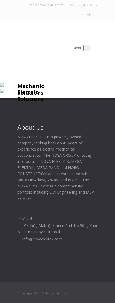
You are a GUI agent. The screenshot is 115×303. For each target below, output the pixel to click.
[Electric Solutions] (2, 91)
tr (82, 14)
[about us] (34, 198)
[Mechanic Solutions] (2, 85)
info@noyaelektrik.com (45, 5)
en (89, 14)
